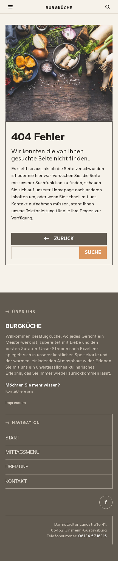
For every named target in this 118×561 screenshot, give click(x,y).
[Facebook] (106, 502)
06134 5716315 (92, 535)
